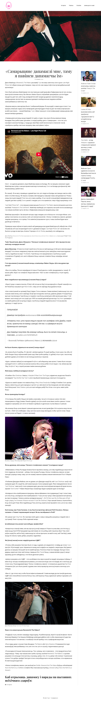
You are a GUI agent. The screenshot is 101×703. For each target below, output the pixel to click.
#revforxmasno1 (31, 315)
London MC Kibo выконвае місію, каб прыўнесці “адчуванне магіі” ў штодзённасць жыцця (88, 115)
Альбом (79, 5)
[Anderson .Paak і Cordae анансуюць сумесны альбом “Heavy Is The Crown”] (88, 80)
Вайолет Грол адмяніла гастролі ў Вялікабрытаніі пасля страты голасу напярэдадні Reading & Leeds (88, 174)
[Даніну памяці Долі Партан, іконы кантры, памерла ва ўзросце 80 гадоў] (88, 195)
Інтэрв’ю (63, 5)
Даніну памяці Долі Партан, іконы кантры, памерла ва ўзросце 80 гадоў (88, 203)
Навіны (71, 5)
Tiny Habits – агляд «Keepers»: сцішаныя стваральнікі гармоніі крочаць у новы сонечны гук (88, 145)
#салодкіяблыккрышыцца (51, 315)
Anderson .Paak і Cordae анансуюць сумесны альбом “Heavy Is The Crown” (88, 87)
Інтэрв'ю (9, 685)
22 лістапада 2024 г (48, 340)
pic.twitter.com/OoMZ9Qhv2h (26, 335)
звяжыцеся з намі (89, 5)
